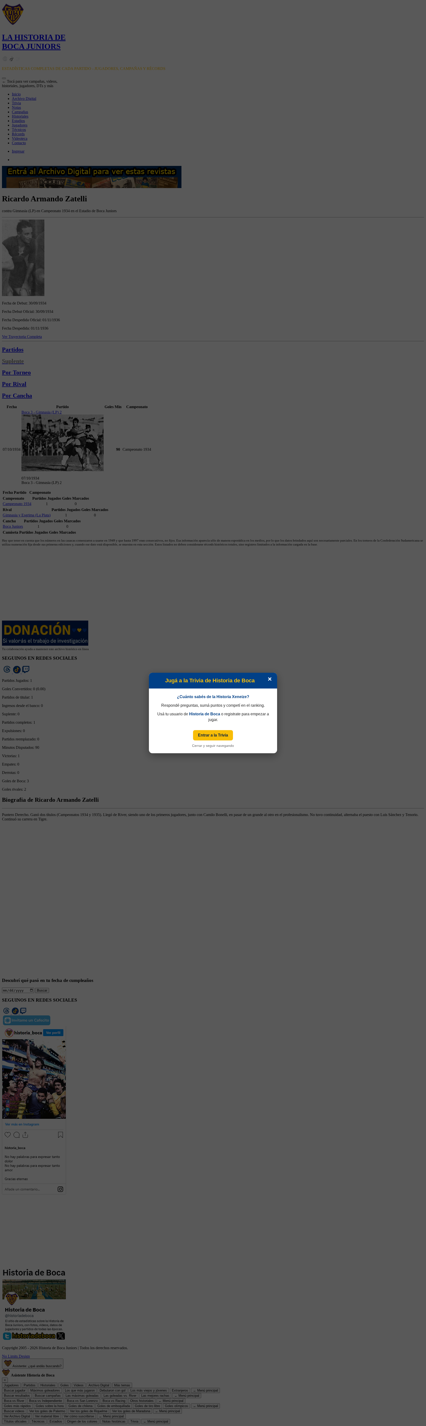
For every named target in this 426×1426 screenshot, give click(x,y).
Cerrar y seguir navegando (213, 746)
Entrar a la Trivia (213, 735)
